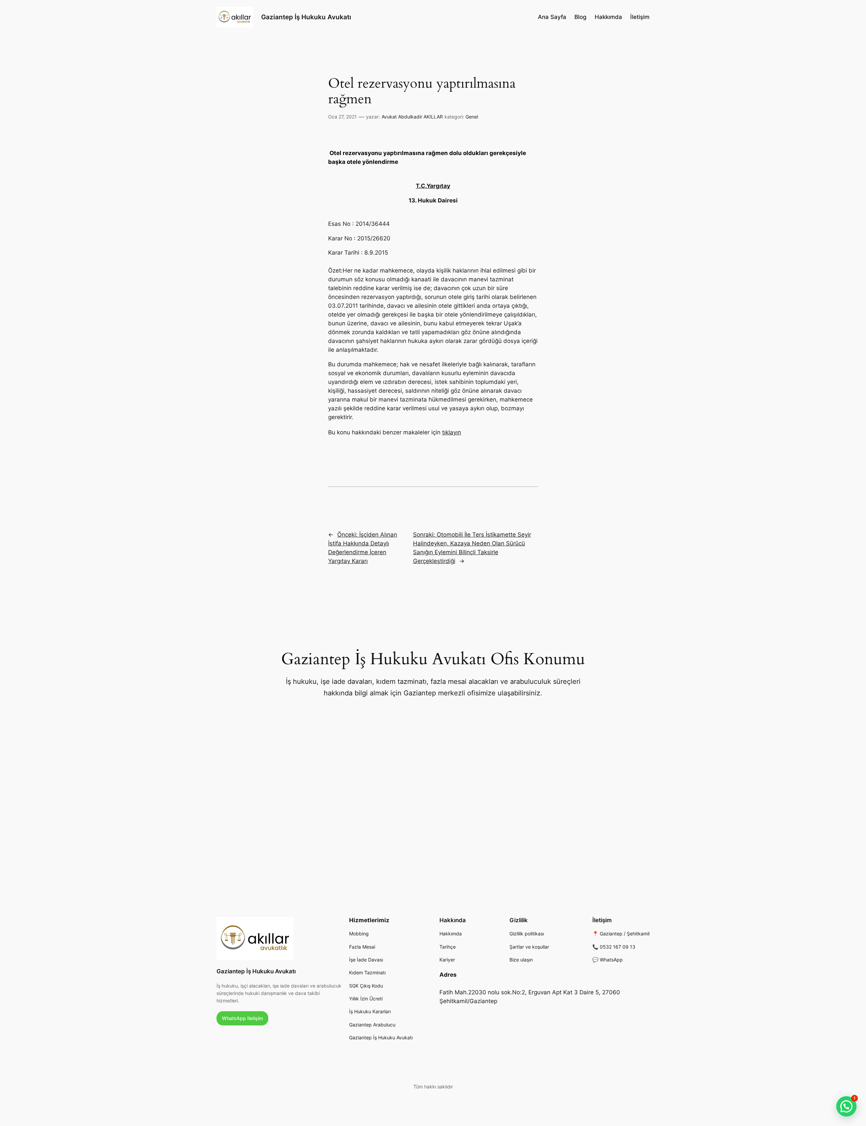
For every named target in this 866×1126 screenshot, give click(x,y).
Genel (471, 117)
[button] (846, 1106)
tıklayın (451, 432)
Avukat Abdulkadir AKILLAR (412, 117)
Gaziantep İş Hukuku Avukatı (306, 17)
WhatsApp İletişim (242, 1018)
